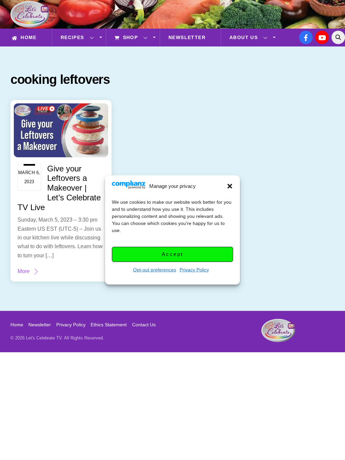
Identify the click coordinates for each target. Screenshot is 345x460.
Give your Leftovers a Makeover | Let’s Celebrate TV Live (59, 188)
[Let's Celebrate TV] (29, 24)
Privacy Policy (194, 269)
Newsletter (187, 37)
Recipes (72, 37)
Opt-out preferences (154, 269)
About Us (243, 37)
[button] (229, 186)
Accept (172, 254)
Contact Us (144, 324)
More (24, 271)
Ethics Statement (109, 324)
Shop (129, 37)
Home (28, 37)
